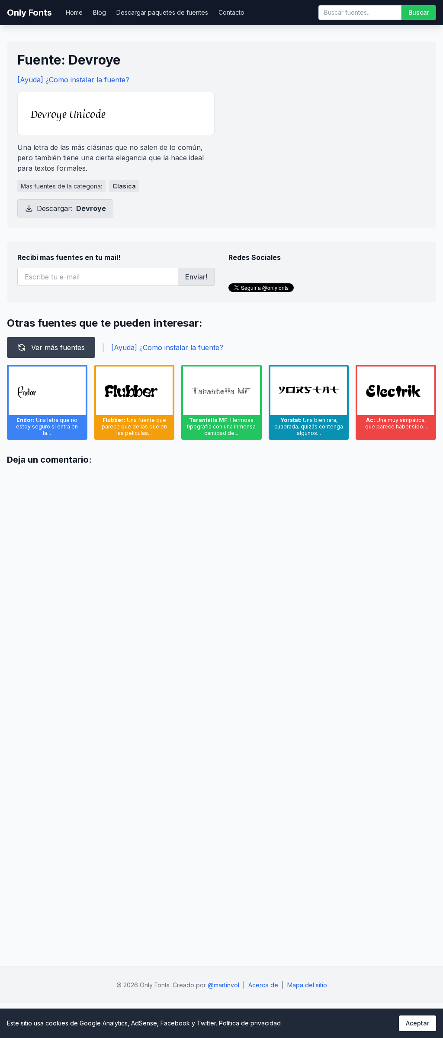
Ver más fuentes (58, 347)
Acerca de (263, 985)
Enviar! (196, 276)
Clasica (124, 186)
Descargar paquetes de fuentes (162, 12)
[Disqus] (221, 581)
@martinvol (223, 985)
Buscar (418, 12)
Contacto (231, 12)
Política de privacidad (250, 1023)
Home (74, 12)
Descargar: (71, 208)
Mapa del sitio (307, 985)
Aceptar (417, 1023)
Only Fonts (29, 12)
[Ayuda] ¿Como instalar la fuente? (73, 79)
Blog (99, 12)
